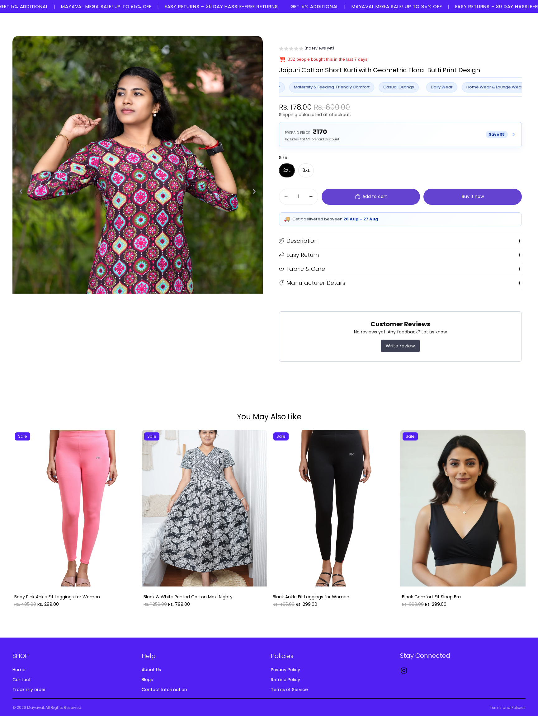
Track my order (29, 689)
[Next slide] (256, 192)
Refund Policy (285, 679)
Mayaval (35, 707)
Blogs (147, 679)
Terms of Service (289, 689)
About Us (151, 670)
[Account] (505, 24)
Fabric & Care (305, 269)
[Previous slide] (19, 192)
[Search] (492, 24)
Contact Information (164, 689)
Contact (21, 679)
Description (302, 241)
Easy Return (302, 255)
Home (19, 670)
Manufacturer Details (315, 283)
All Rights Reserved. (63, 707)
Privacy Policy (285, 670)
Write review (400, 346)
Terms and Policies (508, 707)
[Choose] (128, 577)
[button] (306, 49)
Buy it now (473, 196)
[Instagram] (404, 670)
